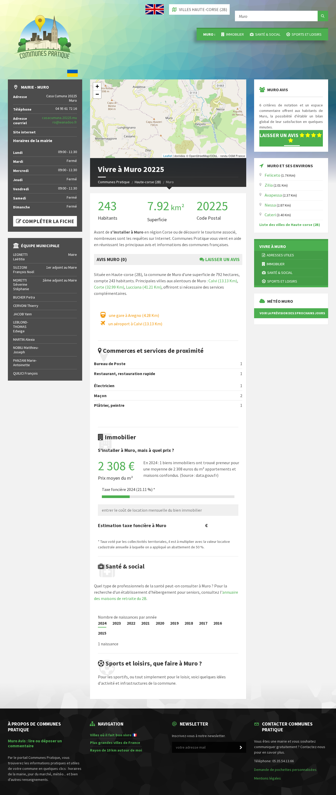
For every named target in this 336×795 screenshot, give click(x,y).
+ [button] (97, 86)
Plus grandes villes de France (115, 742)
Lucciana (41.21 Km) (143, 287)
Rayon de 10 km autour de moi (116, 750)
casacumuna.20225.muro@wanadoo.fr (59, 120)
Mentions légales (267, 778)
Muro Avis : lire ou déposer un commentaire (35, 743)
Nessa (270, 205)
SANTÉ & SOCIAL (267, 34)
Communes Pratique (114, 182)
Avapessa (273, 195)
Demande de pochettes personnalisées (285, 769)
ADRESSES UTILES (279, 255)
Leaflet (167, 156)
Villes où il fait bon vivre (111, 735)
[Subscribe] (241, 747)
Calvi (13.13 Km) (222, 280)
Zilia (269, 185)
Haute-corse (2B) (148, 182)
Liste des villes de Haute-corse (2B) (289, 224)
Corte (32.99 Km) (109, 287)
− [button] (97, 94)
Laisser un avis (222, 259)
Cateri (270, 215)
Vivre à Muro (272, 246)
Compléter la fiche (47, 221)
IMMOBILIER (234, 34)
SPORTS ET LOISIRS (306, 34)
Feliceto (272, 175)
